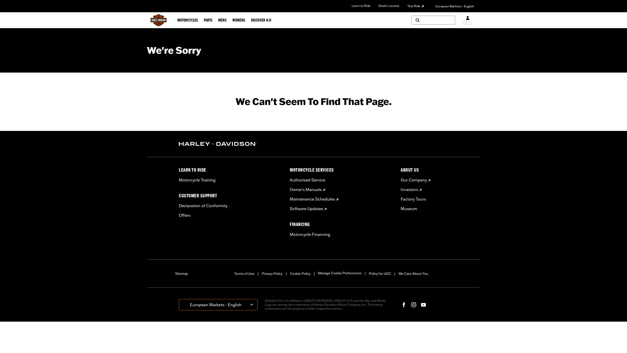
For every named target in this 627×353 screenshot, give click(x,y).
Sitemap (181, 274)
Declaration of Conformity (203, 205)
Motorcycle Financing (310, 234)
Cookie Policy (300, 274)
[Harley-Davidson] (230, 144)
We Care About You (413, 274)
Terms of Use (244, 274)
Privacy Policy (272, 274)
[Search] (433, 20)
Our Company (414, 179)
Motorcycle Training (197, 179)
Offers (184, 215)
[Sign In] (467, 20)
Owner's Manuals (306, 189)
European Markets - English (454, 6)
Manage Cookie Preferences (340, 273)
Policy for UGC (380, 274)
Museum (409, 208)
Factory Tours (413, 199)
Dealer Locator (388, 6)
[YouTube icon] (423, 305)
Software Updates (306, 208)
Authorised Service (307, 179)
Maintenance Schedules (312, 199)
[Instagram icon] (414, 305)
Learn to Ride (361, 6)
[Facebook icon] (404, 305)
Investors (409, 189)
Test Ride (413, 6)
